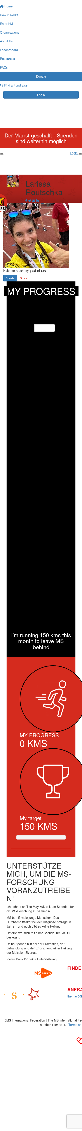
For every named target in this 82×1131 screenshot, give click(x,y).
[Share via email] (33, 200)
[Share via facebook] (26, 200)
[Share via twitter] (29, 200)
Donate (10, 278)
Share (23, 278)
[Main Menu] (1, 154)
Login (41, 95)
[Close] (80, 154)
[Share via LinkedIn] (37, 200)
